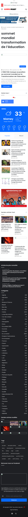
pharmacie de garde (15, 453)
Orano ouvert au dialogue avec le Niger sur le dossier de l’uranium (6, 227)
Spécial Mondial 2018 (7, 394)
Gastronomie (5, 345)
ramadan (4, 458)
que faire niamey (19, 456)
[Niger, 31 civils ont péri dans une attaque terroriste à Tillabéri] (23, 428)
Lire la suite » (6, 86)
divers (3, 448)
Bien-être (4, 307)
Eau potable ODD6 (6, 326)
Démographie (5, 321)
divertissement (10, 448)
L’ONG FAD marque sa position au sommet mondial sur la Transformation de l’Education (13, 74)
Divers (3, 324)
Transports (4, 408)
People (4, 372)
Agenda (4, 295)
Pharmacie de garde (7, 374)
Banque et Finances (7, 302)
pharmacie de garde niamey (8, 456)
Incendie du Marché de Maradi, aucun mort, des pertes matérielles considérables (6, 248)
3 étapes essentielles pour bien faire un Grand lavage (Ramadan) (18, 180)
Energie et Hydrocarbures (8, 336)
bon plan (4, 445)
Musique (4, 370)
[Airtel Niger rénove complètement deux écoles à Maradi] (23, 434)
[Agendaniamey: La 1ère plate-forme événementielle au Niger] (10, 9)
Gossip (3, 348)
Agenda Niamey (5, 69)
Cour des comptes (6, 316)
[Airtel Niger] (14, 2)
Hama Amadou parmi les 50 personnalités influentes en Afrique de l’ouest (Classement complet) (18, 153)
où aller (17, 450)
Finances (4, 341)
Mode (3, 367)
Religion (4, 379)
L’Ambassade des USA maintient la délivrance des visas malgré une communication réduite (20, 250)
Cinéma (4, 312)
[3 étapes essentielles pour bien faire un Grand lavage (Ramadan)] (6, 181)
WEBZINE (4, 413)
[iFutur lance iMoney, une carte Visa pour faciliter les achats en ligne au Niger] (5, 423)
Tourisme (4, 406)
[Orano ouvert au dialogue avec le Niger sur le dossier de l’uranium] (7, 219)
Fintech (4, 343)
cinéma (19, 445)
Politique (4, 377)
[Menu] (2, 10)
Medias (4, 360)
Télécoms (4, 399)
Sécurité (4, 386)
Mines (3, 365)
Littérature (4, 353)
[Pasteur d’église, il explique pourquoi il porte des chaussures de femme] (6, 163)
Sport (3, 396)
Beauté (4, 304)
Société (4, 391)
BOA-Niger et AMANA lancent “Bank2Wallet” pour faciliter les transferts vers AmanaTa (21, 228)
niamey (7, 450)
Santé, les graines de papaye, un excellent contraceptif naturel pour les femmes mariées (18, 143)
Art (3, 300)
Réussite (4, 382)
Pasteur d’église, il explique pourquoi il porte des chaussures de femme (18, 162)
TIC (3, 403)
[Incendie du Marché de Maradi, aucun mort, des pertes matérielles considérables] (7, 240)
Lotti (3, 357)
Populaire (7, 135)
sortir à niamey (16, 458)
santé (9, 458)
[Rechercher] (26, 10)
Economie (4, 328)
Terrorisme (4, 401)
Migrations (4, 362)
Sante (3, 384)
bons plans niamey (12, 445)
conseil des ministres (7, 314)
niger (12, 450)
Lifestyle (4, 350)
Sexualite (4, 389)
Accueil (4, 27)
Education (4, 331)
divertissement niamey (20, 448)
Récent (21, 135)
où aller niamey (5, 453)
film (3, 450)
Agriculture (5, 297)
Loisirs (3, 355)
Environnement (6, 338)
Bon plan (4, 309)
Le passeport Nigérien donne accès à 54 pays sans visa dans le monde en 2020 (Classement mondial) (18, 171)
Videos (3, 411)
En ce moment (5, 333)
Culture (4, 319)
